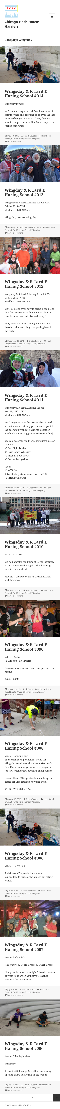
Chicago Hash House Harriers (22, 24)
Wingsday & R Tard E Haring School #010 (26, 544)
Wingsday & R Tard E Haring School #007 (26, 947)
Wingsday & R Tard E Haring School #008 (26, 746)
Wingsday (36, 138)
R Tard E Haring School (21, 138)
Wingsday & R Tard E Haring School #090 (26, 647)
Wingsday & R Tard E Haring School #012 (26, 284)
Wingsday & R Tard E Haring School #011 (26, 397)
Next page (56, 1097)
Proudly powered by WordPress (18, 1105)
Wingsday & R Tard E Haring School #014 (26, 93)
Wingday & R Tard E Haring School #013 (25, 192)
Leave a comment (15, 141)
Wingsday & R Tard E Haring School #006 (26, 1046)
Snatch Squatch (30, 135)
